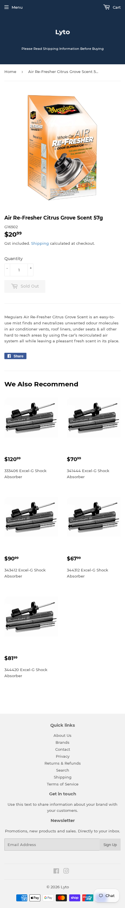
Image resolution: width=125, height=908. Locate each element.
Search (62, 770)
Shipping (40, 243)
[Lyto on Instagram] (66, 871)
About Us (62, 735)
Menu (17, 7)
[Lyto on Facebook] (56, 871)
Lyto (62, 32)
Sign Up (110, 845)
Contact (62, 749)
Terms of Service (62, 784)
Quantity (13, 258)
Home (10, 71)
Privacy (62, 756)
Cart (116, 7)
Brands (62, 742)
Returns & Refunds (62, 763)
